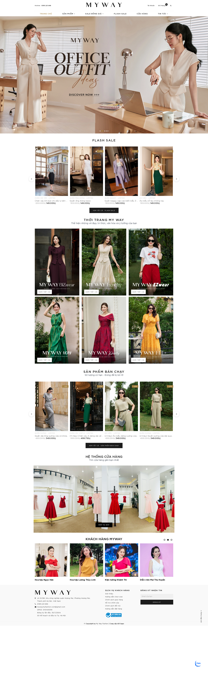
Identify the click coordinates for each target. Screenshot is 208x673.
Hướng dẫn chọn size (114, 597)
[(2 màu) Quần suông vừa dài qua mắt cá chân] (86, 410)
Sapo (122, 623)
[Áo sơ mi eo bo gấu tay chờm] (156, 175)
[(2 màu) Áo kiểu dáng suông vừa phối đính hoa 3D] (51, 410)
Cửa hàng (142, 13)
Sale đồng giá (93, 13)
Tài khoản (151, 5)
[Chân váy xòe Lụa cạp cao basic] (121, 175)
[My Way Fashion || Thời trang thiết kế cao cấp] (104, 4)
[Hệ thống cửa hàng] (104, 499)
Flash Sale (120, 13)
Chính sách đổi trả (112, 606)
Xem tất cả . (104, 210)
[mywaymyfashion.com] (104, 74)
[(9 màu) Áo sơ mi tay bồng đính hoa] (121, 410)
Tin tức (162, 13)
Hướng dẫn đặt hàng (113, 609)
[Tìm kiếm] (170, 5)
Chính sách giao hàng (114, 600)
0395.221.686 (46, 5)
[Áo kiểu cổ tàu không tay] (86, 175)
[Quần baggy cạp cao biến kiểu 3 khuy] (51, 175)
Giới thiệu (109, 594)
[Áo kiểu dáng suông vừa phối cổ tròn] (156, 410)
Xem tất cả (45, 292)
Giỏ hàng (162, 5)
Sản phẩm (68, 13)
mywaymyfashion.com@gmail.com (51, 607)
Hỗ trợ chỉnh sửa (112, 603)
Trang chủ (46, 13)
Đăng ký (157, 602)
